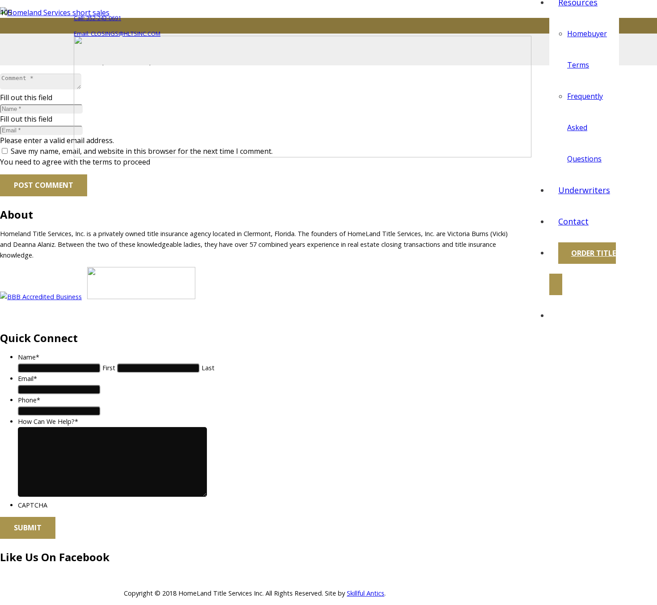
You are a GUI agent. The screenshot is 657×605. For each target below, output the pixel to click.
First (108, 368)
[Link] (302, 155)
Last (208, 368)
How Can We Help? (48, 421)
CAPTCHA (32, 505)
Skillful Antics (365, 593)
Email (27, 378)
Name (28, 357)
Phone (29, 400)
